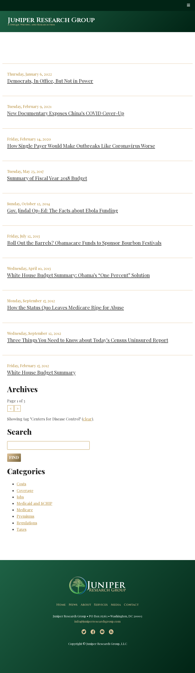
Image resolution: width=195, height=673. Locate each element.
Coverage (25, 490)
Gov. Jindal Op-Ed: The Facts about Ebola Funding (62, 210)
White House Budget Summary (41, 372)
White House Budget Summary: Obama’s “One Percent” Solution (78, 275)
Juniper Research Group (51, 20)
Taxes (21, 529)
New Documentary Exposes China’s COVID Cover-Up (65, 113)
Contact (131, 605)
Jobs (20, 496)
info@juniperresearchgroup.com (97, 621)
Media (116, 605)
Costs (21, 483)
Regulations (27, 522)
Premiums (25, 516)
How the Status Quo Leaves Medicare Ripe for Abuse (65, 307)
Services (101, 605)
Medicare (25, 509)
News (73, 605)
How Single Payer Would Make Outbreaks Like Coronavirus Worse (81, 145)
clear (87, 418)
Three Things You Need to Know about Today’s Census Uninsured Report (87, 339)
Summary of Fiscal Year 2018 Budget (47, 178)
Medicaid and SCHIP (34, 503)
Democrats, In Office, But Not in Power (50, 80)
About (86, 605)
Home (61, 605)
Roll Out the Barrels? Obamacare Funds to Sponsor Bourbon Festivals (84, 242)
